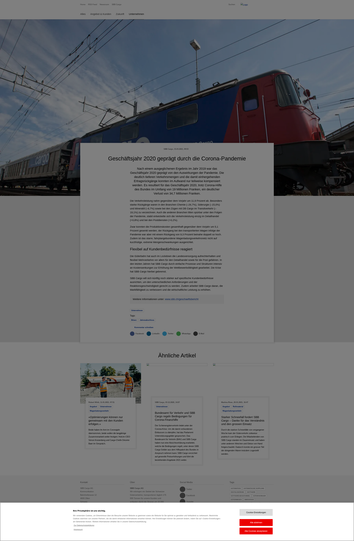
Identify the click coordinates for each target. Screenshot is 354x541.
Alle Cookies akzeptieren (256, 531)
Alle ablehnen (256, 522)
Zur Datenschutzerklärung (84, 525)
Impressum (78, 529)
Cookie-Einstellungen (256, 512)
